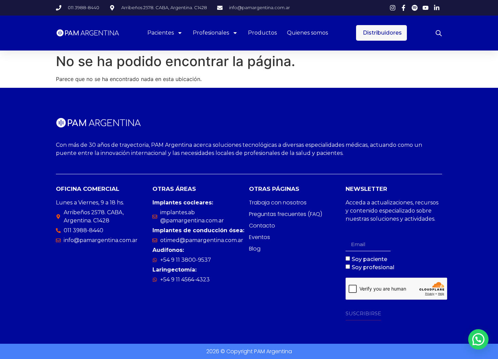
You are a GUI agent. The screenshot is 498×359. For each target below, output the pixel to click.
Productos (262, 32)
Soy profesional (373, 267)
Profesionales (211, 32)
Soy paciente (369, 259)
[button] (478, 339)
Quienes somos (307, 32)
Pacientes (160, 32)
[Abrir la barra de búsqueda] (438, 33)
